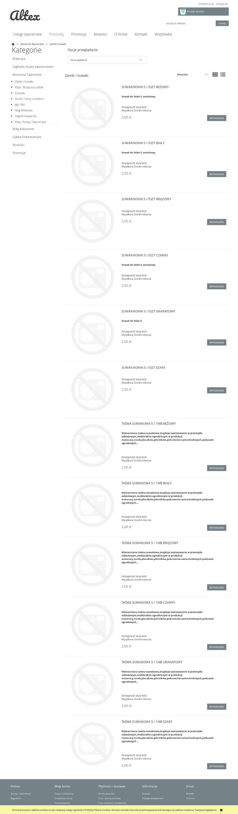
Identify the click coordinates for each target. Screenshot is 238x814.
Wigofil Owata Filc (26, 116)
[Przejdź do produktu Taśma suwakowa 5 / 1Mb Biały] (92, 505)
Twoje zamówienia (64, 793)
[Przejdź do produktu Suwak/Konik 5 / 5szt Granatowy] (92, 333)
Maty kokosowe (23, 129)
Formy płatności (106, 793)
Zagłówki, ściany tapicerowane (32, 66)
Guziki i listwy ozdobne (29, 99)
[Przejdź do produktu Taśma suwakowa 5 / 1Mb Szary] (92, 743)
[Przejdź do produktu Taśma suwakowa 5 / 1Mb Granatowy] (92, 684)
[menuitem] (27, 34)
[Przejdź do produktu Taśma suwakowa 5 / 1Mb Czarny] (92, 624)
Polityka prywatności (152, 798)
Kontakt (146, 793)
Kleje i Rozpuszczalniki (29, 87)
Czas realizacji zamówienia (112, 802)
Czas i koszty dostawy (109, 798)
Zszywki (20, 93)
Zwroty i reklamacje (21, 793)
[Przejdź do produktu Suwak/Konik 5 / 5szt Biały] (92, 165)
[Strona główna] (12, 43)
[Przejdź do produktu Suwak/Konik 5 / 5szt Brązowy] (92, 221)
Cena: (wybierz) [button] (78, 60)
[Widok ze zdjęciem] (215, 74)
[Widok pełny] (222, 74)
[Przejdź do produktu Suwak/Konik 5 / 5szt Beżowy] (92, 109)
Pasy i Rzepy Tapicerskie (30, 122)
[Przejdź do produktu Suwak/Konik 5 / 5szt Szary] (92, 389)
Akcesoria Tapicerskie (27, 74)
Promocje (19, 153)
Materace (18, 58)
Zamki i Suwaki (24, 81)
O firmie (190, 798)
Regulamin (16, 798)
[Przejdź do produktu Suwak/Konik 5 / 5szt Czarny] (92, 277)
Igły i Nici (20, 104)
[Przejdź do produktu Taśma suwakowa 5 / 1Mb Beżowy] (92, 445)
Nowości (18, 145)
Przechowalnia (62, 802)
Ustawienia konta (63, 798)
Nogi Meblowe (24, 110)
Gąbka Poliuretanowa (26, 137)
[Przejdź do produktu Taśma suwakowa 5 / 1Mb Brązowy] (92, 565)
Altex (24, 15)
